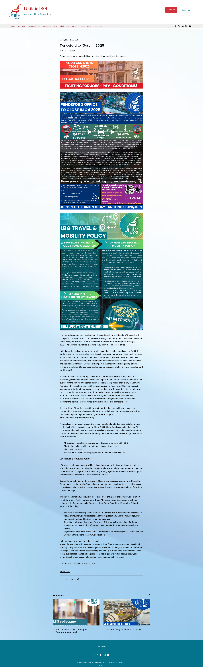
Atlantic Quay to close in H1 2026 (123, 629)
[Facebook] (175, 26)
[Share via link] (78, 579)
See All (147, 595)
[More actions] (141, 39)
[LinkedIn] (183, 26)
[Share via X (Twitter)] (67, 579)
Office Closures (65, 572)
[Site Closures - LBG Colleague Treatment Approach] (76, 612)
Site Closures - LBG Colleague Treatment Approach (71, 630)
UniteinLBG (35, 9)
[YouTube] (190, 26)
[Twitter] (179, 26)
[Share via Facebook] (61, 579)
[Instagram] (186, 26)
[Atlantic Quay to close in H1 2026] (126, 612)
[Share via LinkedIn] (72, 579)
